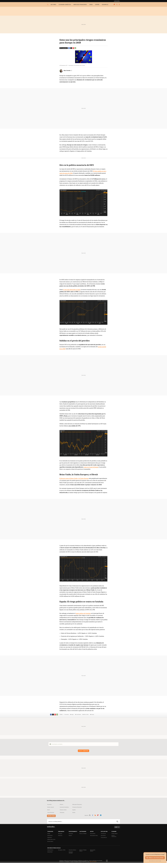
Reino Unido (86, 714)
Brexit (48, 809)
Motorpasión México (92, 850)
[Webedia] (117, 1)
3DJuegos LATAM (61, 849)
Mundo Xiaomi (50, 841)
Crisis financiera (50, 812)
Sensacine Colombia (71, 852)
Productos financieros (77, 807)
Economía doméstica (65, 4)
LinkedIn (101, 815)
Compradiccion (104, 837)
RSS (95, 815)
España (97, 4)
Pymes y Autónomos (114, 836)
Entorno (61, 804)
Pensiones (62, 812)
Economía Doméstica (64, 807)
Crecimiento (78, 714)
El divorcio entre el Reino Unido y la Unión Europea (74, 478)
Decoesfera (103, 835)
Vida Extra (60, 835)
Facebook (119, 4)
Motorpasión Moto (94, 835)
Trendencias (103, 833)
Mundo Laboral (50, 807)
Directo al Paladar (83, 833)
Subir (116, 827)
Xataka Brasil (49, 851)
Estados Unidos (63, 809)
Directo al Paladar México (83, 850)
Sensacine (71, 833)
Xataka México (50, 849)
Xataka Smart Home (51, 839)
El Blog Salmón (114, 833)
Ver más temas (51, 815)
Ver (84, 750)
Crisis (91, 4)
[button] (67, 70)
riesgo (72, 714)
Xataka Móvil (49, 835)
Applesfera (49, 837)
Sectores (53, 4)
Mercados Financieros (77, 804)
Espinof (70, 835)
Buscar (117, 821)
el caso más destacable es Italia (71, 289)
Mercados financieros (80, 4)
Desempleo (105, 4)
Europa (92, 714)
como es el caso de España (91, 467)
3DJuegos (60, 833)
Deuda (73, 812)
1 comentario (64, 48)
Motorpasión (92, 833)
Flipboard (114, 4)
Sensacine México (72, 849)
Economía (67, 714)
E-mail (75, 48)
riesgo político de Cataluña (83, 613)
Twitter (117, 4)
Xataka (48, 833)
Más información (93, 861)
